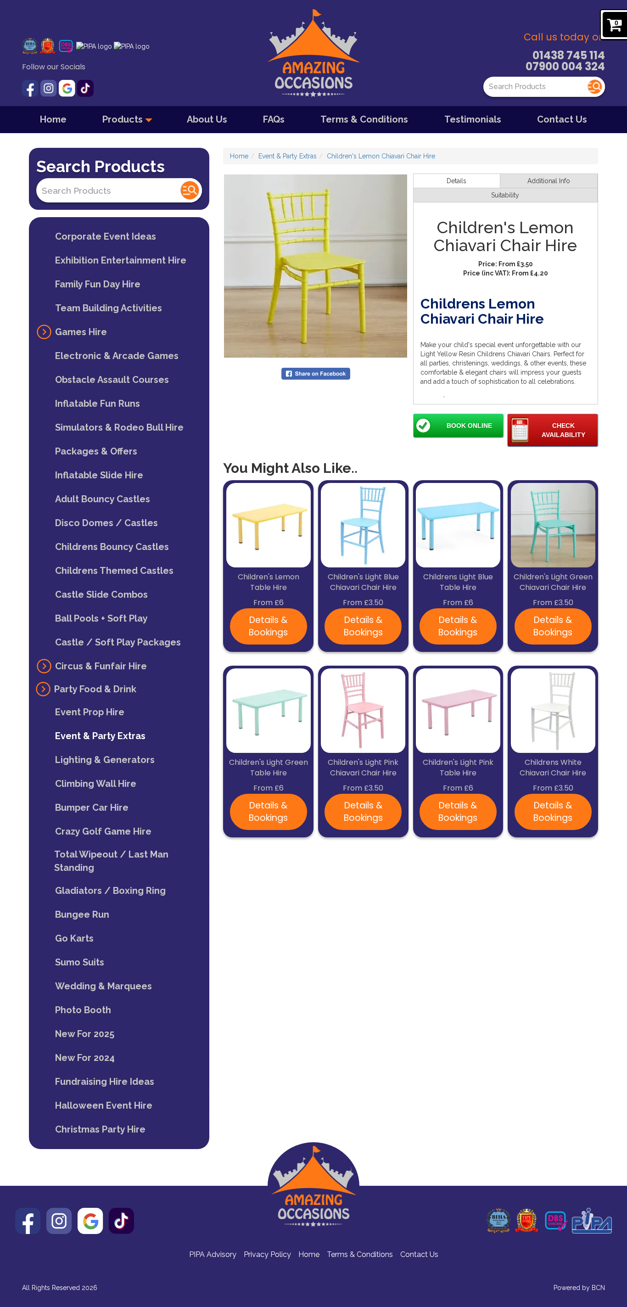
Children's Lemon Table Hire (268, 582)
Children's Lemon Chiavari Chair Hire (381, 156)
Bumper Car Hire (92, 807)
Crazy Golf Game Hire (103, 831)
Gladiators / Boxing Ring (110, 890)
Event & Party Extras (100, 735)
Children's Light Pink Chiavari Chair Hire (363, 767)
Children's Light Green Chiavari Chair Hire (553, 582)
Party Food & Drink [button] (95, 689)
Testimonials (472, 119)
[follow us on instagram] (49, 87)
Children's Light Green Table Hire (268, 767)
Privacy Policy (267, 1254)
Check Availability (563, 430)
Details (456, 181)
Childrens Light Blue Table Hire (458, 582)
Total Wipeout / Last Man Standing (111, 861)
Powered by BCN (579, 1287)
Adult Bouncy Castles (102, 499)
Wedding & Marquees (103, 986)
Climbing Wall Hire (95, 783)
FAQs (274, 119)
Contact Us (562, 119)
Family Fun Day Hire (97, 284)
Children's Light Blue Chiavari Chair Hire (363, 582)
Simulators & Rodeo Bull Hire (119, 427)
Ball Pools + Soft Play (101, 618)
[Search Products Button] (595, 86)
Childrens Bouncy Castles (112, 546)
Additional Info (548, 181)
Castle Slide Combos (101, 594)
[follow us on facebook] (31, 87)
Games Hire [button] (81, 331)
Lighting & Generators (105, 759)
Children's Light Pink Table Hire (458, 767)
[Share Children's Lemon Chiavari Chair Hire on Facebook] (315, 373)
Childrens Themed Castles (114, 570)
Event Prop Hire (89, 712)
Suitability (505, 195)
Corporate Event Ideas (105, 236)
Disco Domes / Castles (106, 522)
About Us (207, 119)
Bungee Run (82, 914)
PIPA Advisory (212, 1254)
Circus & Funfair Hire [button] (101, 666)
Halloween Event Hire (103, 1105)
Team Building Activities (108, 308)
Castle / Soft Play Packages (118, 642)
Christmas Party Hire (100, 1129)
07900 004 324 (565, 66)
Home (53, 119)
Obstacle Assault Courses (112, 379)
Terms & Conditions (364, 119)
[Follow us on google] (68, 87)
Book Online (469, 425)
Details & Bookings (268, 626)
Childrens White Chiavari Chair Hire (553, 767)
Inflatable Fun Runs (97, 403)
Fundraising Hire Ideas (104, 1081)
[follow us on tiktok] (85, 87)
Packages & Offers (96, 451)
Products (123, 119)
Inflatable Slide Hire (99, 475)
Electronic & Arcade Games (117, 355)
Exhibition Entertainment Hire (120, 260)
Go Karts (74, 938)
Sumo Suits (79, 962)
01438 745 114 (568, 55)
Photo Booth (83, 1009)
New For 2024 (85, 1057)
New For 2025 (84, 1033)
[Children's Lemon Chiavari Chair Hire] (315, 266)
